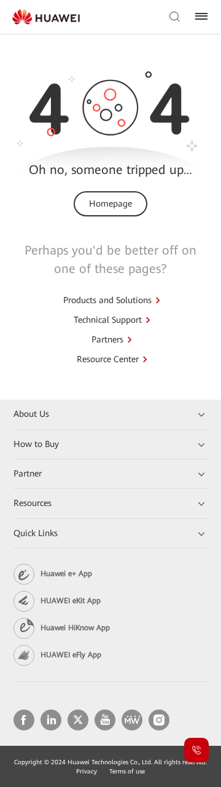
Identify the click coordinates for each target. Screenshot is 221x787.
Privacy (86, 771)
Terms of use (127, 771)
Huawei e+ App (66, 573)
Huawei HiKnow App (75, 627)
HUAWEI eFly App (71, 655)
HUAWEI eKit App (71, 600)
